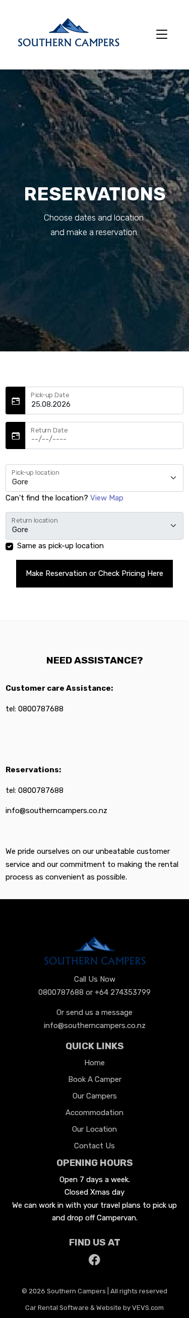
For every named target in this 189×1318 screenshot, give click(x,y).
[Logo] (69, 34)
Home (94, 1062)
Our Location (94, 1129)
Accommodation (94, 1112)
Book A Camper (94, 1079)
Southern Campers (76, 1291)
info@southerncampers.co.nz (95, 1025)
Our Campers (95, 1096)
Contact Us (94, 1145)
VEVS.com (148, 1307)
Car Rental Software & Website (73, 1307)
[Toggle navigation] (161, 34)
